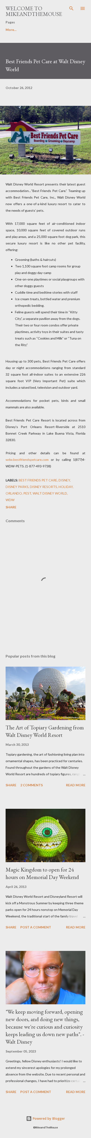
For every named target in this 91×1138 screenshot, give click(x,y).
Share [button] (11, 507)
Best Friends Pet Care (38, 480)
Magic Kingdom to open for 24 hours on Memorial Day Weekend (42, 873)
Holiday (66, 487)
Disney (64, 480)
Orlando (14, 493)
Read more (75, 785)
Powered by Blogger (48, 1118)
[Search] (71, 8)
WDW (10, 500)
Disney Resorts (43, 487)
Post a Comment (35, 927)
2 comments (31, 785)
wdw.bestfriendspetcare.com (27, 460)
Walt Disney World (50, 493)
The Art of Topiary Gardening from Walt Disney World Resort (45, 731)
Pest (27, 493)
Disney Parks (17, 487)
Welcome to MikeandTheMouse (34, 11)
